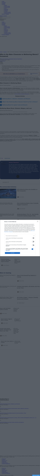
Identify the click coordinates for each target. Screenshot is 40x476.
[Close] (38, 222)
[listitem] (20, 235)
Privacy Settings (36, 475)
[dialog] (20, 238)
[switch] (33, 238)
